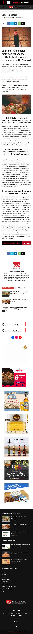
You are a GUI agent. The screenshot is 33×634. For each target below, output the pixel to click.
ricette (17, 79)
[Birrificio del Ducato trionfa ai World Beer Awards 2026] (6, 294)
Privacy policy (18, 632)
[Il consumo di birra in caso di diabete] (6, 554)
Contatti (20, 615)
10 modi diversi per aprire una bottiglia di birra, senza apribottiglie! (20, 545)
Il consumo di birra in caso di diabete (19, 552)
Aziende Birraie (5, 295)
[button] (31, 7)
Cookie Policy (11, 632)
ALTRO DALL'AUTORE (20, 287)
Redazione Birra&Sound (8, 17)
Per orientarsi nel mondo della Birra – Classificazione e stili (19, 560)
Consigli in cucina (13, 11)
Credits (23, 632)
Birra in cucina (5, 11)
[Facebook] (16, 626)
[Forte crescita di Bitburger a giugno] (6, 301)
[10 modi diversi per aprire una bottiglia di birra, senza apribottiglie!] (6, 546)
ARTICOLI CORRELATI (8, 287)
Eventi (3, 311)
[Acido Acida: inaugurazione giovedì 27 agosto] (6, 309)
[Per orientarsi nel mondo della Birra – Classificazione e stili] (6, 561)
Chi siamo (13, 615)
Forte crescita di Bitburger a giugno (19, 524)
